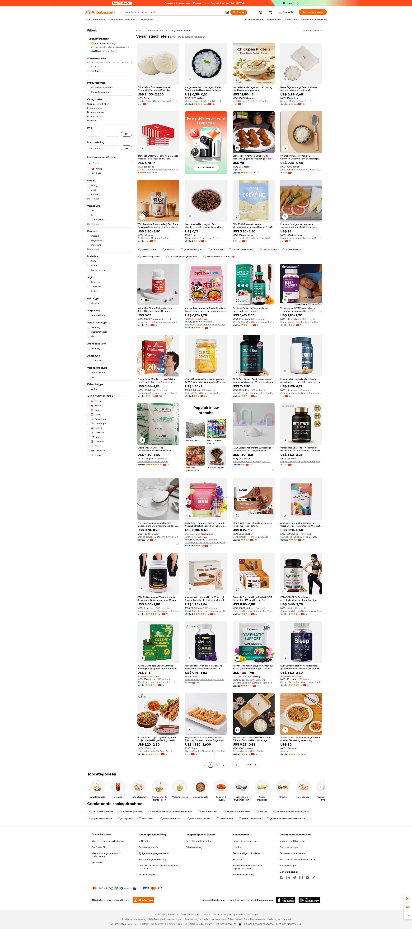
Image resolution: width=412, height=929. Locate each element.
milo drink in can (293, 249)
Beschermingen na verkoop (152, 859)
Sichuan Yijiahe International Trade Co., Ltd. (301, 169)
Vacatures (97, 862)
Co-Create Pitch (100, 847)
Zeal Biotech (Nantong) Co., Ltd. (153, 238)
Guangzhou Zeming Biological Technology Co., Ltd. (158, 611)
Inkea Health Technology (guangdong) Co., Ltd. (158, 322)
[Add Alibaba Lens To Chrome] (143, 900)
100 (249, 765)
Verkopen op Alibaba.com (292, 841)
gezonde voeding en (193, 249)
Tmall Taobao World (190, 914)
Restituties (238, 859)
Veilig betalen (145, 841)
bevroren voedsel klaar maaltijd (220, 256)
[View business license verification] (235, 924)
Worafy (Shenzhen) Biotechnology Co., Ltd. (254, 322)
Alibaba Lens (98, 900)
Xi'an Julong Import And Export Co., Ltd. (157, 682)
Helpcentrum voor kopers (245, 841)
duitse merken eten (172, 818)
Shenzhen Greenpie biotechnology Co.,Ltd (254, 611)
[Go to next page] (255, 765)
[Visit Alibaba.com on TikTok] (314, 877)
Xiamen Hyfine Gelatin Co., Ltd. (152, 461)
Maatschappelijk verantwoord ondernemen (106, 854)
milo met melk (226, 818)
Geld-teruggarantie (148, 847)
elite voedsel (217, 249)
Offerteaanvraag (194, 847)
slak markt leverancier (200, 818)
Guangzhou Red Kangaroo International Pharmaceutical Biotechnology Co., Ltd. (158, 393)
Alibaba (139, 30)
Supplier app (218, 900)
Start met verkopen (289, 847)
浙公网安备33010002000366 (258, 924)
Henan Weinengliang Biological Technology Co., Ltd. (301, 461)
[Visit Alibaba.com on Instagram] (301, 877)
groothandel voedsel (251, 818)
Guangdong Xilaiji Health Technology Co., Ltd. (206, 542)
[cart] (271, 12)
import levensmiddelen (103, 811)
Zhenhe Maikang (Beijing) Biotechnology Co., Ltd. (301, 393)
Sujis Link (237, 169)
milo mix (263, 811)
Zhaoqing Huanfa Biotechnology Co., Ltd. (157, 536)
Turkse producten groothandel (183, 256)
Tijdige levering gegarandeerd (154, 853)
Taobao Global (219, 914)
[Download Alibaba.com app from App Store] (285, 900)
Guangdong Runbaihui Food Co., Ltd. (298, 536)
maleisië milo (148, 818)
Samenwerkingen (288, 865)
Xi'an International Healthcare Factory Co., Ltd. (206, 611)
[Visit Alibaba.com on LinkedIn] (288, 877)
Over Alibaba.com (101, 834)
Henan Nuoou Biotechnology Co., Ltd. (299, 322)
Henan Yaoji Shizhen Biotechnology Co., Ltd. (254, 238)
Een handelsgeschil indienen (247, 853)
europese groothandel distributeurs (292, 811)
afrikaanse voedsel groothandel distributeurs (172, 811)
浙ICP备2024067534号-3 (288, 924)
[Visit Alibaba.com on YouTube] (307, 877)
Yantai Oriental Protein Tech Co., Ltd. (251, 101)
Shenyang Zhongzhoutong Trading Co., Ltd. (206, 324)
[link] (408, 898)
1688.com (173, 914)
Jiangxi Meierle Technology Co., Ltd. (250, 536)
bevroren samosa (209, 811)
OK (126, 133)
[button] (227, 12)
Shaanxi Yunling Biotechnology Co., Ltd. (204, 679)
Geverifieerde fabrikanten (198, 841)
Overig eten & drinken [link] (180, 30)
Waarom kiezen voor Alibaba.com (108, 841)
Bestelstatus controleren (292, 853)
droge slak (170, 249)
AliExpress (160, 914)
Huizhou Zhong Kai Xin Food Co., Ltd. (203, 101)
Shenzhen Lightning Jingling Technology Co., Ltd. (254, 682)
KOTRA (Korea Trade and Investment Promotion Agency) (158, 169)
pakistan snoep (269, 249)
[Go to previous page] (204, 765)
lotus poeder (127, 818)
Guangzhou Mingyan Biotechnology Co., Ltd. (301, 611)
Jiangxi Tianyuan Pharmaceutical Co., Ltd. (253, 393)
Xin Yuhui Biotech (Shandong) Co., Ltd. (252, 461)
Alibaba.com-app (263, 900)
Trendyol (240, 914)
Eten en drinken (156, 30)
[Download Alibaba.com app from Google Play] (309, 900)
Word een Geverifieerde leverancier (298, 859)
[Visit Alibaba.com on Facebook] (282, 877)
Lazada (206, 914)
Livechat (237, 847)
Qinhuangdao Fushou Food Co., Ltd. (202, 238)
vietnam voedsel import (242, 249)
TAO (231, 914)
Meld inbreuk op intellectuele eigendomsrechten (247, 867)
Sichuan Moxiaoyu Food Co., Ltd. (296, 101)
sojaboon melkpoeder (102, 818)
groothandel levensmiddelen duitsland (287, 818)
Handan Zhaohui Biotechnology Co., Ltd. (157, 101)
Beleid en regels (147, 874)
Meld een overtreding (243, 874)
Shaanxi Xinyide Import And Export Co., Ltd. (301, 682)
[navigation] (109, 398)
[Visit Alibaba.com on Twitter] (294, 877)
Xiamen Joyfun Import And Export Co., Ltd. (301, 238)
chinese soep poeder (150, 256)
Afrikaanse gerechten (132, 811)
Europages (252, 914)
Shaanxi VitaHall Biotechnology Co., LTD (205, 393)
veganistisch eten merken (238, 811)
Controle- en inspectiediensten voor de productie (158, 867)
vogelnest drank (148, 249)
